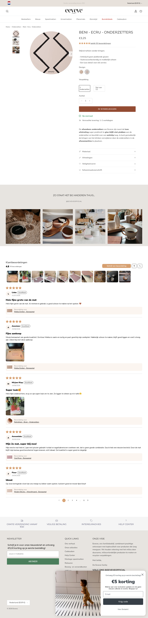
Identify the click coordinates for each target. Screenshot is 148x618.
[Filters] (134, 266)
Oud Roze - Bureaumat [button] (22, 458)
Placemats (80, 19)
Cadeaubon (122, 19)
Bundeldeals (107, 19)
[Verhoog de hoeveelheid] (90, 100)
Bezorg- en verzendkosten (76, 567)
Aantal (82, 96)
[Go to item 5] (62, 276)
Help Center (70, 555)
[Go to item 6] (75, 276)
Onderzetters (16, 27)
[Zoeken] (7, 11)
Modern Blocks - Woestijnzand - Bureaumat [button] (30, 492)
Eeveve (15, 609)
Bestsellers (26, 19)
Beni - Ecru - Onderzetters (32, 27)
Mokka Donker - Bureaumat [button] (24, 312)
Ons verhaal (70, 543)
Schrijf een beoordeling (116, 266)
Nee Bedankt (123, 609)
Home (8, 27)
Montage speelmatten (74, 559)
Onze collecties (71, 547)
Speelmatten (50, 19)
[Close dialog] (142, 574)
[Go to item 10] (125, 276)
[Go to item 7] (87, 276)
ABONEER (32, 561)
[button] (85, 43)
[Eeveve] (74, 11)
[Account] (135, 11)
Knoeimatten (66, 19)
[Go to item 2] (25, 276)
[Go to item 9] (112, 276)
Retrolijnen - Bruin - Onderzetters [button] (26, 422)
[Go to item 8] (100, 276)
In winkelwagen (107, 109)
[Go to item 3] (37, 276)
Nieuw (37, 19)
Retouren (69, 563)
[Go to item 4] (50, 276)
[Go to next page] (88, 500)
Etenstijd (93, 19)
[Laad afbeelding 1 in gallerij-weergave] (51, 52)
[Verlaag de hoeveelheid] (81, 100)
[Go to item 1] (12, 276)
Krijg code (123, 601)
